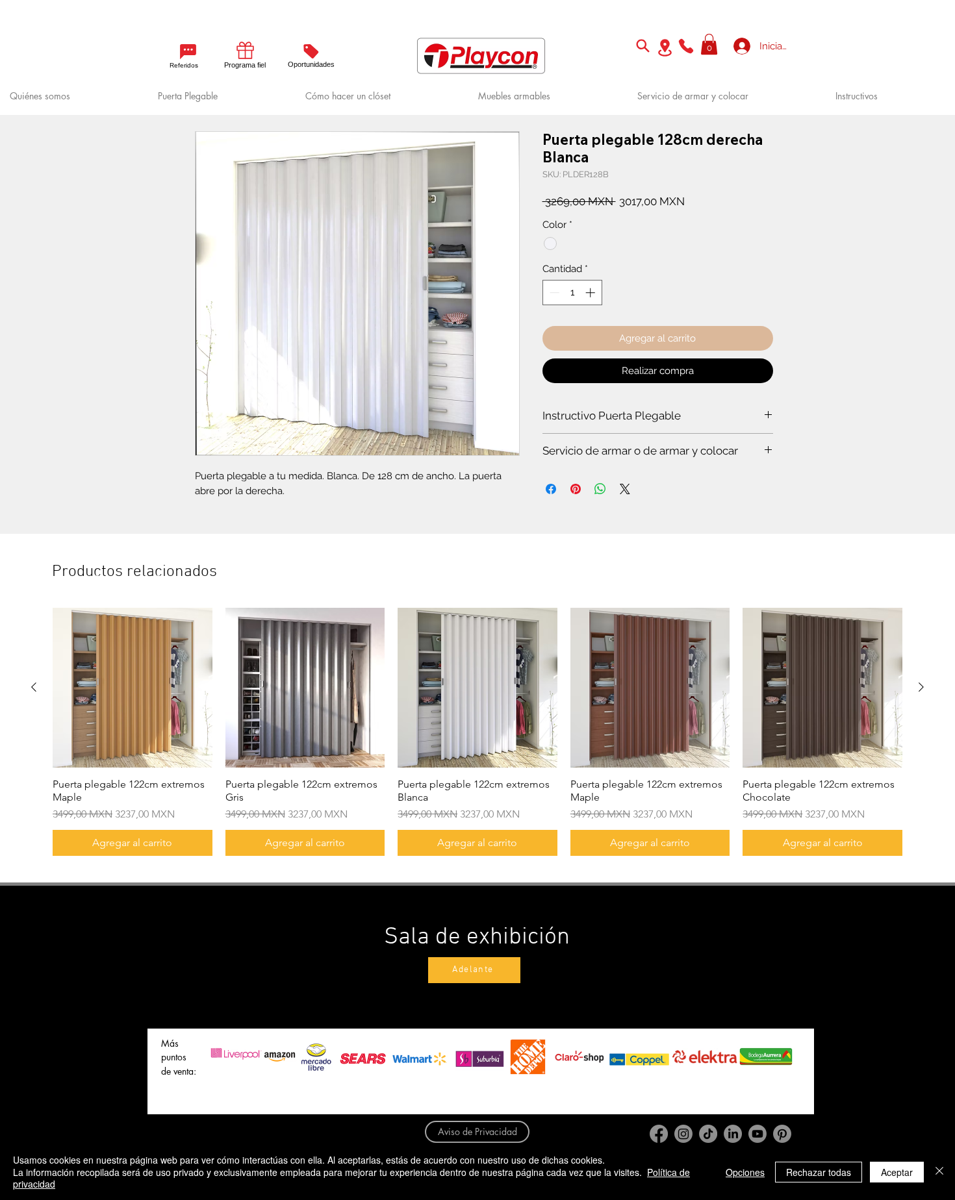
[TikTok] (708, 1134)
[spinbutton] (572, 293)
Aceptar (897, 1172)
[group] (477, 731)
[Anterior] (34, 687)
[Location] (664, 48)
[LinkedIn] (733, 1134)
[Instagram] (683, 1134)
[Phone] (686, 46)
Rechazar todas (818, 1172)
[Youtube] (757, 1134)
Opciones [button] (745, 1172)
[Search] (642, 45)
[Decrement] (553, 293)
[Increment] (591, 293)
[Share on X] (625, 489)
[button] (709, 44)
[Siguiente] (921, 687)
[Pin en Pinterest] (575, 489)
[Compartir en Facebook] (551, 489)
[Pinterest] (782, 1134)
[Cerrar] (939, 1172)
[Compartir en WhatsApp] (600, 489)
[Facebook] (659, 1134)
